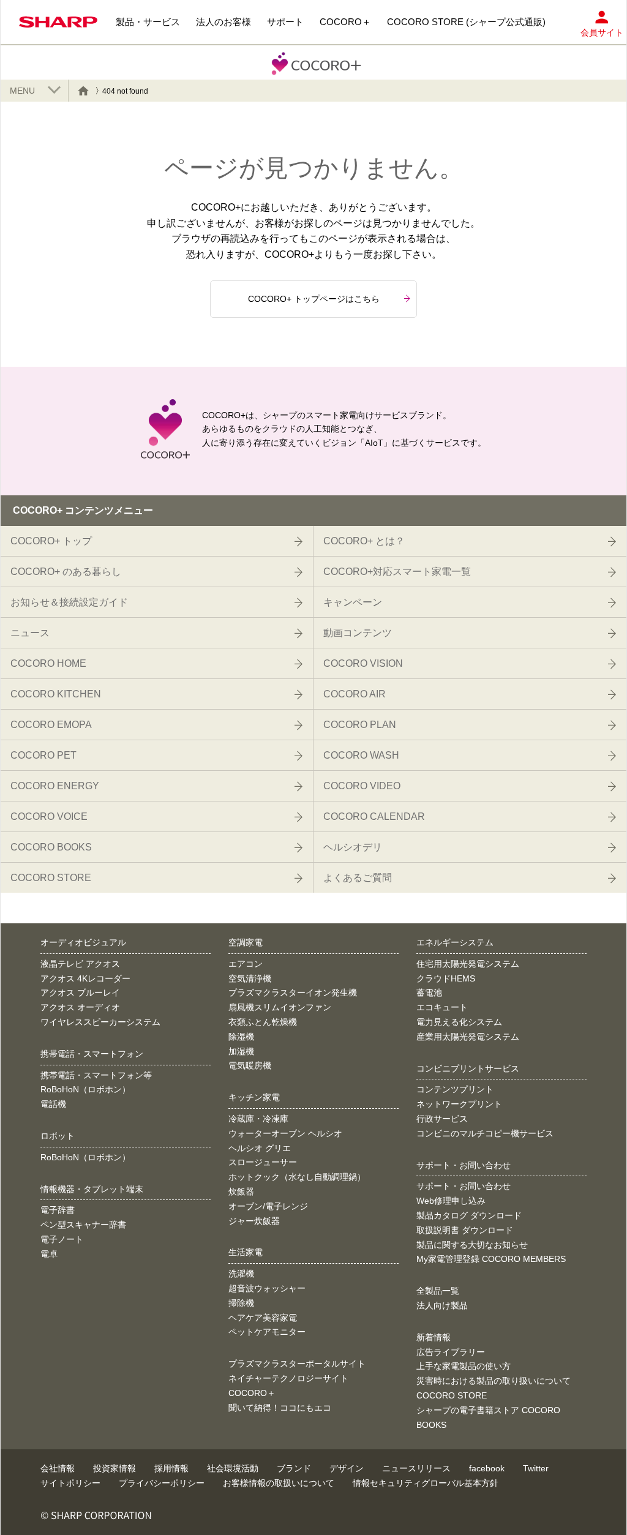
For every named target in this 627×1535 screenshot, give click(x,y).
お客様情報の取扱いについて (278, 1483)
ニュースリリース (416, 1468)
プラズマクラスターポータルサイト (297, 1363)
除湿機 (241, 1036)
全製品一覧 (437, 1291)
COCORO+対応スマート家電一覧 (397, 571)
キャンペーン (352, 602)
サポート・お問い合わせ (463, 1186)
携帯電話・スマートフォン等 (96, 1075)
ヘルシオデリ (352, 847)
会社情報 (57, 1468)
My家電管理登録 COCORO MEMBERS (491, 1259)
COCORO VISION (363, 663)
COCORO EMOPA (51, 724)
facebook (487, 1468)
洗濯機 (241, 1273)
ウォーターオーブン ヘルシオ (285, 1133)
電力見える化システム (459, 1022)
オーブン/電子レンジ (268, 1206)
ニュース (30, 633)
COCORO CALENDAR (374, 816)
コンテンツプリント (455, 1089)
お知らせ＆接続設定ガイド (69, 602)
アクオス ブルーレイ (80, 992)
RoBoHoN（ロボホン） (85, 1089)
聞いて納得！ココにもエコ (279, 1408)
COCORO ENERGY (54, 786)
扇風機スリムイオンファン (279, 1007)
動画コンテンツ (357, 633)
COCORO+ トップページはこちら (314, 299)
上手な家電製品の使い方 (463, 1366)
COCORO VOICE (49, 816)
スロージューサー (262, 1162)
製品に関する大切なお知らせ (472, 1245)
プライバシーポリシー (162, 1483)
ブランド (294, 1468)
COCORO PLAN (359, 724)
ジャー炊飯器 (254, 1221)
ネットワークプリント (459, 1104)
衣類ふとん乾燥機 (262, 1022)
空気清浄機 (249, 978)
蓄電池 (429, 992)
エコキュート (442, 1007)
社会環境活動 (232, 1468)
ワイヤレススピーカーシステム (100, 1022)
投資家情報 (114, 1468)
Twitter (536, 1468)
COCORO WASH (361, 755)
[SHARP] (58, 22)
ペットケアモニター (267, 1332)
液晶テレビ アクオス (80, 964)
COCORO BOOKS (51, 847)
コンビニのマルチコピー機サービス (485, 1133)
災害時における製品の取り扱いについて (493, 1381)
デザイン (346, 1468)
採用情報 (171, 1468)
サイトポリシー (70, 1483)
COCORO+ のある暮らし (65, 571)
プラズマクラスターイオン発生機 (292, 992)
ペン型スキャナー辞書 (83, 1224)
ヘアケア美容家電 (262, 1318)
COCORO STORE (50, 878)
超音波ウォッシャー (267, 1288)
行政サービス (442, 1119)
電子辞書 (57, 1210)
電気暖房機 (249, 1065)
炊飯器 (241, 1191)
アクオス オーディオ (80, 1007)
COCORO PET (43, 755)
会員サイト (601, 32)
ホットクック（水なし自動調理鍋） (297, 1177)
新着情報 (433, 1337)
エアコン (245, 964)
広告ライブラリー (450, 1352)
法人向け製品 (442, 1305)
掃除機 (241, 1303)
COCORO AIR (354, 694)
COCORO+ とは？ (364, 541)
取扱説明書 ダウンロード (464, 1230)
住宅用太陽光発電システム (467, 964)
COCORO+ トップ (51, 541)
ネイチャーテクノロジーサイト (288, 1378)
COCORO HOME (48, 663)
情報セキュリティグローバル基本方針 (425, 1483)
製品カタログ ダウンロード (469, 1215)
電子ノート (61, 1239)
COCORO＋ (252, 1393)
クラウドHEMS (445, 978)
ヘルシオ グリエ (259, 1148)
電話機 (53, 1104)
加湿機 (241, 1051)
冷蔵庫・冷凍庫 (258, 1119)
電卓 (49, 1254)
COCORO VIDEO (361, 786)
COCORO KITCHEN (55, 694)
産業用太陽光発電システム (467, 1036)
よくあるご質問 (357, 878)
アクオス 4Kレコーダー (85, 978)
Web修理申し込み (451, 1201)
